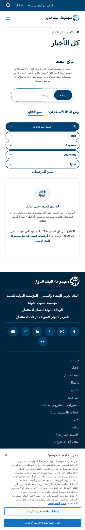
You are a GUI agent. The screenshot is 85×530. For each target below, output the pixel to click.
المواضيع (73, 397)
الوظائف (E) (71, 375)
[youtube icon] (13, 332)
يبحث (63, 95)
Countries (69, 154)
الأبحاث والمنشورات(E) (64, 412)
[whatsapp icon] (62, 332)
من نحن (74, 360)
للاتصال (74, 382)
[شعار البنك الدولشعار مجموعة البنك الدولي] (62, 18)
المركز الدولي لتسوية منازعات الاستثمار (43, 316)
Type (73, 164)
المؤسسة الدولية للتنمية (22, 295)
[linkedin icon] (37, 332)
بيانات (75, 427)
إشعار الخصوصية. (57, 503)
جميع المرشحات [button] (42, 126)
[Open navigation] (8, 18)
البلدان (75, 390)
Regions (71, 145)
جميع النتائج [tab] (35, 112)
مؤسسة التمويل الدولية (42, 302)
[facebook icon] (74, 332)
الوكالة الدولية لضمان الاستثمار (43, 309)
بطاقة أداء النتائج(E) (66, 442)
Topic (72, 136)
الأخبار (75, 367)
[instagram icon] (25, 332)
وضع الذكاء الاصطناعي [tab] (64, 112)
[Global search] (9, 5)
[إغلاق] (6, 454)
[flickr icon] (42, 341)
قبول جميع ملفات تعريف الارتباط (42, 522)
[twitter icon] (50, 332)
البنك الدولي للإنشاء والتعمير (60, 295)
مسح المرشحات (42, 171)
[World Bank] (57, 282)
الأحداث (74, 420)
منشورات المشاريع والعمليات (60, 405)
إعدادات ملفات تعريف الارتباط (42, 511)
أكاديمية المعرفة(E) (67, 435)
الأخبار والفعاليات (41, 5)
